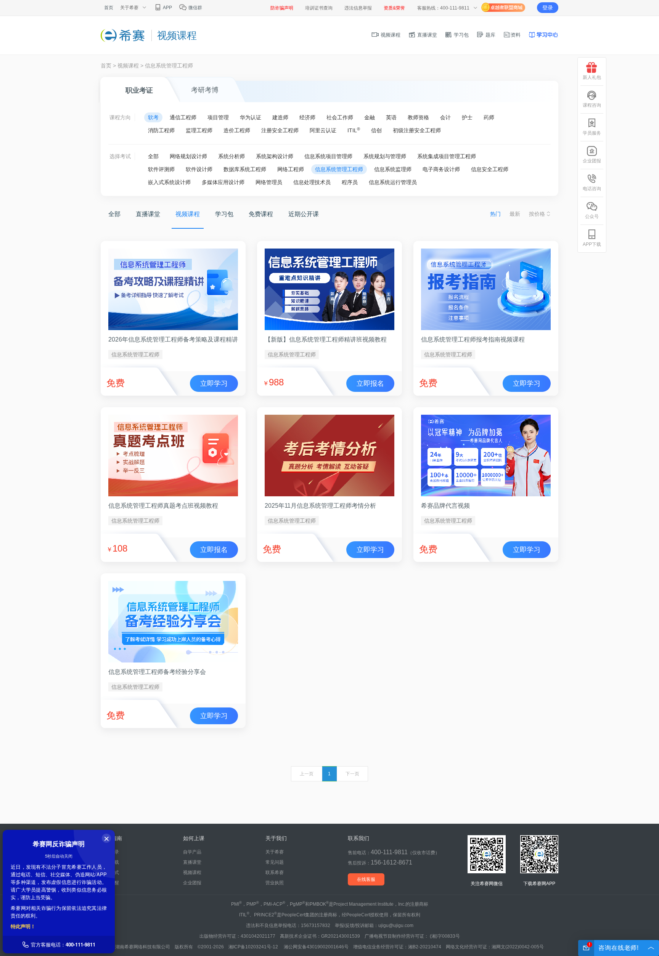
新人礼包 (592, 77)
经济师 (307, 117)
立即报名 (370, 383)
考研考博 (205, 90)
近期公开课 (303, 214)
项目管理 (218, 117)
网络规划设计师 (188, 156)
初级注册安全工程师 (417, 130)
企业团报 (192, 882)
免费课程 (261, 214)
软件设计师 (199, 169)
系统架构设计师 (274, 156)
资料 (516, 35)
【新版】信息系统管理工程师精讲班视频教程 (326, 339)
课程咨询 (592, 105)
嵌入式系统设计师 (169, 182)
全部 (153, 156)
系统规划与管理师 (384, 156)
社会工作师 (339, 117)
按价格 (537, 214)
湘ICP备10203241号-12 (253, 947)
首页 (108, 7)
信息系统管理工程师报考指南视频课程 (473, 339)
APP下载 (592, 244)
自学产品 (192, 852)
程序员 (350, 182)
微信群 (194, 7)
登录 (547, 8)
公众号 (592, 216)
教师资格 (418, 117)
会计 (445, 117)
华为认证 (250, 117)
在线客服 (366, 879)
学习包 (460, 35)
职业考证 (139, 90)
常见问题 (274, 862)
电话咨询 (592, 188)
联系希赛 (274, 872)
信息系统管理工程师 (339, 169)
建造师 (280, 117)
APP (167, 7)
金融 (369, 117)
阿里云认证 (323, 130)
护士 (467, 117)
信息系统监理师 (392, 169)
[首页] (123, 35)
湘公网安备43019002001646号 (316, 947)
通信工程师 (183, 117)
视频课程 (389, 35)
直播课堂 (426, 35)
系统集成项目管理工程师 (446, 156)
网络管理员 (269, 182)
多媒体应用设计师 (223, 182)
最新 (515, 214)
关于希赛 (274, 852)
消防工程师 (161, 130)
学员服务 (592, 133)
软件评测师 (161, 169)
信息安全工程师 (489, 169)
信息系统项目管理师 (328, 156)
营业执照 (274, 882)
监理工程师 (199, 130)
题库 (489, 35)
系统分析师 (231, 156)
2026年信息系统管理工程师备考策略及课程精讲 (173, 339)
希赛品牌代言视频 (445, 505)
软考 (153, 117)
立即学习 (214, 383)
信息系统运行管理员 (393, 182)
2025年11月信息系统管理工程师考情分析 (320, 505)
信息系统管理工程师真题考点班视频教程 (163, 505)
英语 (391, 117)
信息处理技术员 (312, 182)
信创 (376, 130)
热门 (495, 214)
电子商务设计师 (441, 169)
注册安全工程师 (280, 130)
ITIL (353, 130)
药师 (489, 117)
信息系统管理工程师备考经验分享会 (157, 672)
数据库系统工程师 (244, 169)
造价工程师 (236, 130)
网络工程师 (290, 169)
